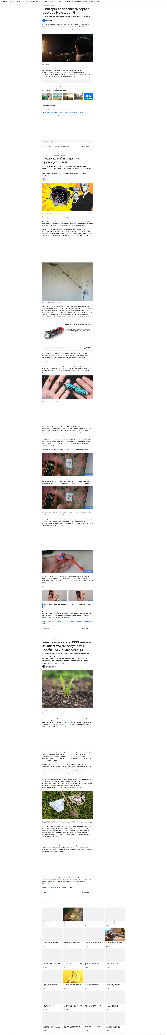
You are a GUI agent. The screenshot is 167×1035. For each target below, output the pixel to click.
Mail (2, 1034)
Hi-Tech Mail (49, 20)
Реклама (11, 1034)
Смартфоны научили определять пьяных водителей (59, 109)
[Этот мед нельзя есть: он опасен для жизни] (52, 959)
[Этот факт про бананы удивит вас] (73, 980)
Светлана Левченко (51, 666)
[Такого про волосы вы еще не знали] (94, 1022)
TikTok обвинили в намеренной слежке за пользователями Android (63, 115)
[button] (67, 48)
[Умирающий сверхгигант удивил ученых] (52, 917)
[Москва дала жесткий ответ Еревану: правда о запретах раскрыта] (94, 959)
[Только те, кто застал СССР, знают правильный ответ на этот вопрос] (73, 959)
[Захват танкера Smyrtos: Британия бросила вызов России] (73, 1001)
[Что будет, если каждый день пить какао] (94, 938)
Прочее (62, 638)
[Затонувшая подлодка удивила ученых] (73, 917)
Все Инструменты (60, 347)
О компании (6, 1034)
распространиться (82, 29)
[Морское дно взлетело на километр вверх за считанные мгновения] (94, 980)
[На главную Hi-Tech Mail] (6, 1)
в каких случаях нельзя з (64, 621)
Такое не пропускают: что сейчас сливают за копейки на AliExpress (63, 112)
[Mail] (2, 1)
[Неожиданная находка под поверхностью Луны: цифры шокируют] (115, 1022)
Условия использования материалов (132, 1034)
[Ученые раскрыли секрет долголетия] (52, 1001)
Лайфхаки (63, 155)
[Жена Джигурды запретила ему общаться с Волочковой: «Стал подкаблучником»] (73, 1022)
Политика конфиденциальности (159, 1034)
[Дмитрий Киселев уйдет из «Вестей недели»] (52, 980)
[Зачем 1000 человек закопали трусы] (52, 938)
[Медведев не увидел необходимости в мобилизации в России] (52, 1022)
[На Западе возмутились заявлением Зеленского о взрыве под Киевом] (94, 917)
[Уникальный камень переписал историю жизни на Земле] (94, 1001)
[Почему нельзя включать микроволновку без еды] (115, 1001)
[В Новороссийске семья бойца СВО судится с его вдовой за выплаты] (115, 938)
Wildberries (52, 347)
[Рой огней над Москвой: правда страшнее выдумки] (115, 917)
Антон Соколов (50, 178)
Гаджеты (53, 5)
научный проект (69, 722)
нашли (53, 887)
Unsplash (79, 710)
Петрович (46, 347)
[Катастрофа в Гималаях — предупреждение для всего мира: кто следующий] (115, 959)
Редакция (122, 1034)
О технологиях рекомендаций (146, 1034)
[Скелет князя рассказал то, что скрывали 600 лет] (73, 938)
